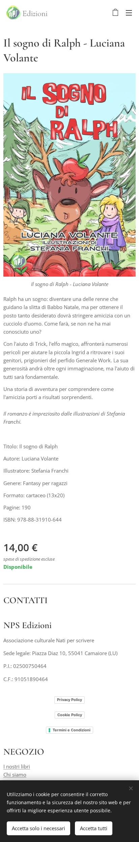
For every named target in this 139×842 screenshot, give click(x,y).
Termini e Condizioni (71, 730)
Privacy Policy (69, 699)
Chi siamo (14, 774)
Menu (129, 12)
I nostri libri (16, 766)
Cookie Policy (69, 714)
